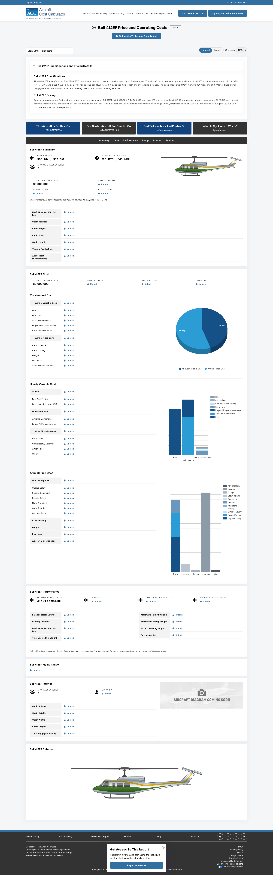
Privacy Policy (236, 849)
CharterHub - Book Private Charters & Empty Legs (49, 852)
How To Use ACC (135, 13)
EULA (240, 847)
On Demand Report (155, 13)
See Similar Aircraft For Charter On (109, 126)
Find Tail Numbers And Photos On (164, 126)
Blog (169, 13)
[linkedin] (244, 836)
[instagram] (236, 836)
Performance (130, 140)
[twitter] (228, 836)
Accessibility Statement (232, 861)
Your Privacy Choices (233, 867)
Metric (217, 50)
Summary (103, 140)
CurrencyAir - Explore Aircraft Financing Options (48, 849)
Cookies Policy (236, 858)
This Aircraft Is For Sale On (53, 126)
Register (38, 2)
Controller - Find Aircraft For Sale (41, 847)
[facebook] (220, 836)
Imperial (206, 50)
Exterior (170, 140)
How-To (127, 836)
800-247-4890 (238, 2)
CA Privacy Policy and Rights (230, 864)
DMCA (240, 852)
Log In (29, 2)
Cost (116, 140)
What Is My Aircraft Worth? (220, 126)
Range (145, 140)
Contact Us (194, 836)
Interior (157, 140)
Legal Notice (237, 855)
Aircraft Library (99, 13)
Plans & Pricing (116, 13)
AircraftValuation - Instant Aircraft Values (44, 855)
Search (86, 13)
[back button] (94, 28)
